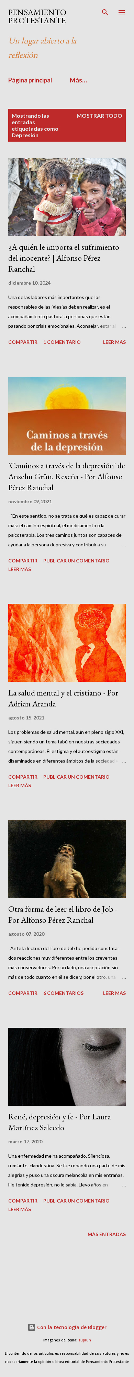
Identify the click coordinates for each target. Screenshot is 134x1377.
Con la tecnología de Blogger (71, 1327)
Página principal (30, 80)
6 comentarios (63, 993)
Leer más (114, 342)
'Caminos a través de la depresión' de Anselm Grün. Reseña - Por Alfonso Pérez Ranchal (66, 476)
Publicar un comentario (76, 560)
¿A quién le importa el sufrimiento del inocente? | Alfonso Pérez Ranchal (63, 258)
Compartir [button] (22, 342)
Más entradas (107, 1234)
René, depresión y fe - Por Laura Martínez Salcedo (59, 1122)
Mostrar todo (99, 115)
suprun (84, 1340)
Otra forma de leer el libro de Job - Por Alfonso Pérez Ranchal (63, 914)
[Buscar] (105, 12)
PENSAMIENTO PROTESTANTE (37, 16)
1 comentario (62, 342)
